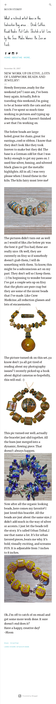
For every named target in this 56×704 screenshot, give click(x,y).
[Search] (50, 4)
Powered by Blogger (30, 696)
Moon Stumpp (13, 9)
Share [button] (6, 643)
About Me (17, 57)
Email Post (14, 643)
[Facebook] (5, 54)
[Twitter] (9, 54)
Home (7, 57)
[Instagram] (13, 54)
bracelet (13, 647)
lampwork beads (22, 647)
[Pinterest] (16, 54)
